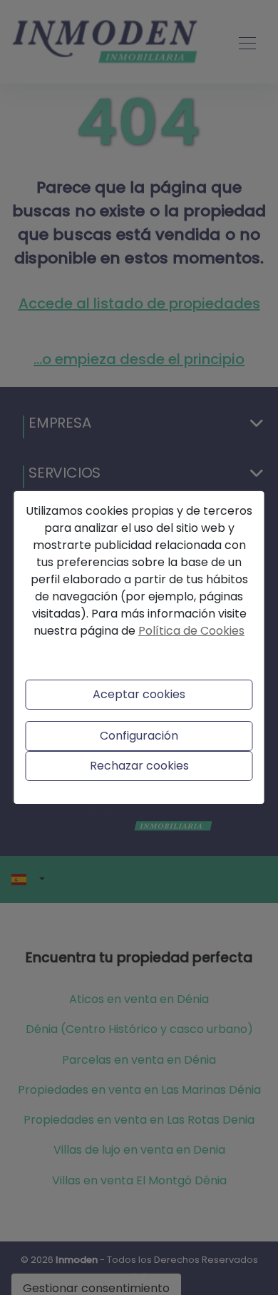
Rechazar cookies (139, 765)
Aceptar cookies (139, 694)
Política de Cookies (191, 631)
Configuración (139, 735)
